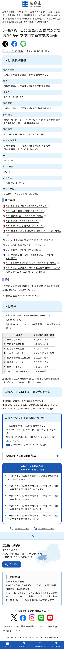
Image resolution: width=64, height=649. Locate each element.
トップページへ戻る (46, 528)
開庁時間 (15, 577)
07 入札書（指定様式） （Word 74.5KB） (28, 240)
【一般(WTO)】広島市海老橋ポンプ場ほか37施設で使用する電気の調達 (32, 497)
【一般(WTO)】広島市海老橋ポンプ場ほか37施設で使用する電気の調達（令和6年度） (32, 487)
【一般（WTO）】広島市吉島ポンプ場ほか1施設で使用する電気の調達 (32, 478)
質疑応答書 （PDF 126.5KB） (22, 296)
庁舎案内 (14, 564)
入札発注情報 (14, 15)
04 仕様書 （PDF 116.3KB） (22, 221)
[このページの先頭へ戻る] (32, 536)
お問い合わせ (40, 646)
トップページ (21, 12)
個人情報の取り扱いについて (31, 626)
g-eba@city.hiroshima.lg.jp (28, 445)
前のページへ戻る (22, 528)
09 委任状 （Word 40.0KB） (22, 250)
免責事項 (52, 626)
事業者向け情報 (37, 12)
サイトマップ (8, 626)
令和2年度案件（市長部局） (29, 19)
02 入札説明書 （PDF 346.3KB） (25, 211)
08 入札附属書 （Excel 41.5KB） (24, 245)
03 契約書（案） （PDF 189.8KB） (24, 216)
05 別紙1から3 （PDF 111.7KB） (25, 226)
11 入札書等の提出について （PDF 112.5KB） (31, 263)
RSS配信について (11, 631)
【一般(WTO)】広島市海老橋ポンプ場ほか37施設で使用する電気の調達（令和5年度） (32, 507)
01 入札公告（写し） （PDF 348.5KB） (26, 206)
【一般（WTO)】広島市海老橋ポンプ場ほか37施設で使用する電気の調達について (32, 517)
